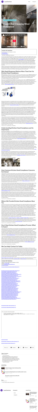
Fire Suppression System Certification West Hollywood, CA (10, 280)
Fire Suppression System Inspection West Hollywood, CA (10, 270)
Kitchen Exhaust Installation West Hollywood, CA (9, 286)
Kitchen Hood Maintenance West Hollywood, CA (9, 297)
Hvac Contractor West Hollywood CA (10, 20)
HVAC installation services (21, 138)
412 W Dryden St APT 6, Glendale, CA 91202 (16, 217)
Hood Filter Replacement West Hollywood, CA (8, 282)
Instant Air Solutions (5, 53)
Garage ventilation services (5, 190)
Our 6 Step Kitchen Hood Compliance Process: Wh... (10, 360)
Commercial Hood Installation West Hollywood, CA (9, 283)
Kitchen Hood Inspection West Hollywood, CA (8, 287)
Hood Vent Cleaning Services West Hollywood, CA (9, 273)
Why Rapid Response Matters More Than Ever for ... (10, 356)
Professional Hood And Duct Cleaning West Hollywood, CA (10, 281)
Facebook (13, 347)
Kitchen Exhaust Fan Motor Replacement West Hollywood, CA (11, 274)
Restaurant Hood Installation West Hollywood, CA (9, 289)
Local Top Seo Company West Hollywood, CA (8, 307)
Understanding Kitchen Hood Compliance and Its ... (10, 357)
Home (29, 1)
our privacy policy (17, 258)
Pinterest (26, 347)
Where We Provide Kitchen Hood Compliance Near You (10, 359)
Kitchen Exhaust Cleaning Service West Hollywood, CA (10, 341)
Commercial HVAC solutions (14, 104)
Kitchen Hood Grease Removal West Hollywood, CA (9, 290)
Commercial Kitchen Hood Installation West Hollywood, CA (10, 298)
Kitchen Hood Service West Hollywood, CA (8, 343)
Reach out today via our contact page (7, 257)
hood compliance (21, 59)
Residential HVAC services (21, 155)
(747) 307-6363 (4, 52)
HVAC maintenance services (9, 84)
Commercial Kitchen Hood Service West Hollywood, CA (10, 285)
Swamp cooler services (26, 180)
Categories (34, 1)
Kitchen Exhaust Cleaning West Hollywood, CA (8, 272)
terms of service (23, 258)
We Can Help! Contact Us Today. (7, 361)
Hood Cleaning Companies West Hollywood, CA (9, 271)
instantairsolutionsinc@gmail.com (9, 264)
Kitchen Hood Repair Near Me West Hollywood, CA (9, 275)
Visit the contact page (18, 221)
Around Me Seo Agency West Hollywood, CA (8, 305)
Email (33, 347)
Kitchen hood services (29, 123)
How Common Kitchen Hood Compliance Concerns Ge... (10, 358)
